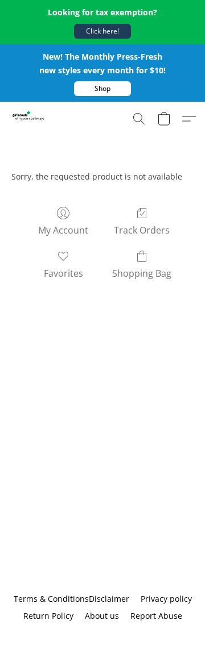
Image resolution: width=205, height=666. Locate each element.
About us (102, 615)
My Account (63, 230)
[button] (102, 31)
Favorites (63, 273)
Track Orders (142, 230)
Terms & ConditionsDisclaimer (71, 598)
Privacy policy (166, 598)
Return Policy (48, 615)
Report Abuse (156, 615)
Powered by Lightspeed (102, 635)
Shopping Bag (141, 273)
